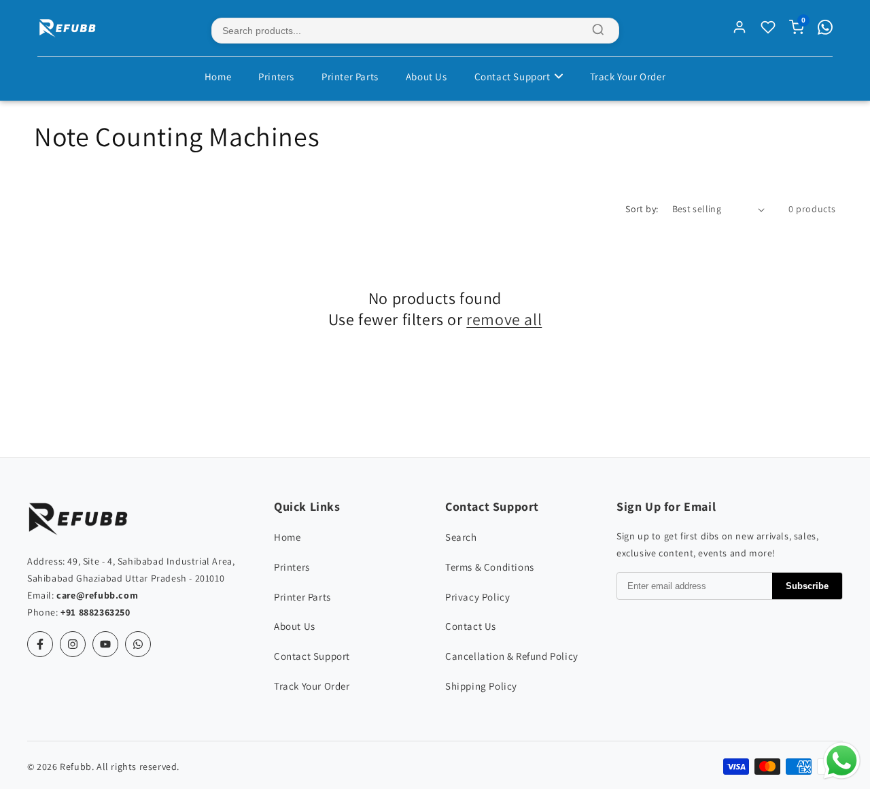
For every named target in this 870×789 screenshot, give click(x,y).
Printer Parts (350, 76)
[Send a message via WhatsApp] (841, 760)
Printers (276, 76)
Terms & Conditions (489, 566)
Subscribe (807, 586)
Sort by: (641, 209)
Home (218, 76)
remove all (504, 319)
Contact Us (470, 626)
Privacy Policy (477, 596)
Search (461, 537)
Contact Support (512, 76)
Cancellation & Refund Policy (511, 656)
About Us (426, 76)
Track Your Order (628, 76)
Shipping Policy (481, 685)
